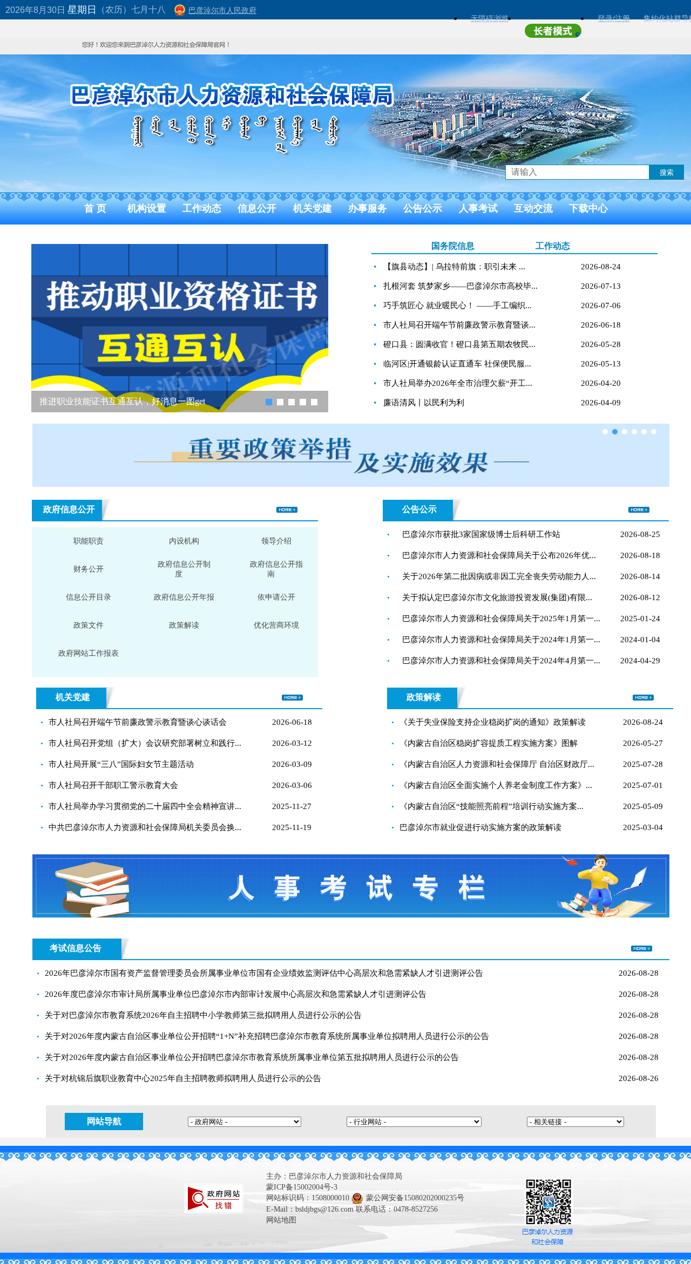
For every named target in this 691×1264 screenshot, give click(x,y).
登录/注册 (614, 18)
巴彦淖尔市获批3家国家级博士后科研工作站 (481, 534)
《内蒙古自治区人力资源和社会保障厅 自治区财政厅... (496, 764)
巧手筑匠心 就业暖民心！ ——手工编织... (457, 305)
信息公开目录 (88, 597)
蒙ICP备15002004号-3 (301, 1187)
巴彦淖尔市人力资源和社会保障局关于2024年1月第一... (501, 639)
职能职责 (88, 541)
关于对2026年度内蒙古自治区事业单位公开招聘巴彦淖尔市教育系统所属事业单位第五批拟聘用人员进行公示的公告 (252, 1057)
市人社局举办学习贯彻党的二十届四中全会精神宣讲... (145, 806)
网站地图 (281, 1220)
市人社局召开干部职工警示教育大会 (113, 785)
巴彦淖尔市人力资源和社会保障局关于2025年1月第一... (501, 618)
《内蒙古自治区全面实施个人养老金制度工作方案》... (495, 785)
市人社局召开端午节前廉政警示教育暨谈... (459, 325)
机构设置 (146, 208)
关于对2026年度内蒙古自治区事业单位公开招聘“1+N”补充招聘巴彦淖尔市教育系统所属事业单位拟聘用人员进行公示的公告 (267, 1036)
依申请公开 (276, 597)
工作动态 (201, 208)
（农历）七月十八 (131, 9)
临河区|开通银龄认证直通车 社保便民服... (457, 363)
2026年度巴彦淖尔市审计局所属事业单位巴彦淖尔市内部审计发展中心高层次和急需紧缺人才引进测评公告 (235, 994)
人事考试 (478, 208)
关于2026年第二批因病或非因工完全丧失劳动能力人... (499, 576)
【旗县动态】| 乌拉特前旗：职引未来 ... (454, 266)
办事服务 (367, 208)
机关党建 (312, 208)
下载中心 (588, 208)
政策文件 (88, 625)
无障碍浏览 (490, 18)
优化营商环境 (276, 625)
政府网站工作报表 (88, 653)
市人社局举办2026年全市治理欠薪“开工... (457, 383)
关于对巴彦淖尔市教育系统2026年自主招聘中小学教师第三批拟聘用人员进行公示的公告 (203, 1015)
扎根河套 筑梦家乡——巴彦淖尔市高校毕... (460, 286)
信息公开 (257, 208)
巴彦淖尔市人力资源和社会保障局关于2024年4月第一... (501, 660)
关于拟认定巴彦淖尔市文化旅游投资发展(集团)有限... (497, 597)
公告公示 (422, 208)
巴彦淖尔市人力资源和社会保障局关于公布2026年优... (499, 555)
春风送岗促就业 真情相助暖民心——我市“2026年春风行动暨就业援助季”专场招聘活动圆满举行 (147, 401)
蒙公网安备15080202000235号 (415, 1198)
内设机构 (184, 541)
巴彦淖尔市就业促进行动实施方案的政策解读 (480, 827)
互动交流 (533, 208)
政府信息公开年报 (184, 597)
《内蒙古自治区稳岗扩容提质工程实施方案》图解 (488, 743)
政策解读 (184, 625)
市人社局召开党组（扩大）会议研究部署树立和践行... (145, 743)
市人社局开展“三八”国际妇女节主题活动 (121, 764)
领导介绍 (276, 541)
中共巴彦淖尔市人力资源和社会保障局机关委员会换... (145, 827)
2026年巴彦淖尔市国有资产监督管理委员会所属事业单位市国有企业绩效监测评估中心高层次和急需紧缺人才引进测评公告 (264, 973)
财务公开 (88, 569)
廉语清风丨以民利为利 (423, 402)
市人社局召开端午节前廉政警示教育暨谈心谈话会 (138, 722)
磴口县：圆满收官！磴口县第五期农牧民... (459, 344)
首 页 (95, 208)
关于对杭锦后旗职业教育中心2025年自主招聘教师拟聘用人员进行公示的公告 (183, 1078)
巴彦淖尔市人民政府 (222, 10)
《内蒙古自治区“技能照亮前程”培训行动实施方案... (491, 806)
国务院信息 (453, 245)
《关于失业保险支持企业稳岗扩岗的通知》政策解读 (492, 722)
